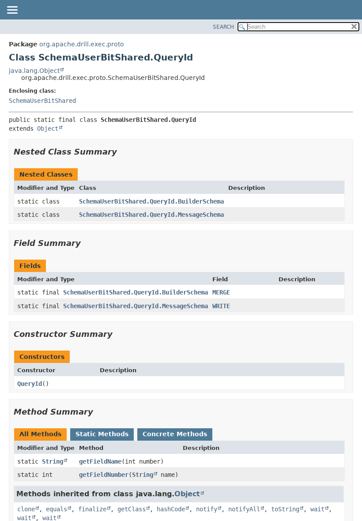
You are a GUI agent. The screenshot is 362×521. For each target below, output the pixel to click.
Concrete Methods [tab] (175, 434)
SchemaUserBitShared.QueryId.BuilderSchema (151, 201)
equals (56, 509)
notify (206, 509)
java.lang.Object (34, 70)
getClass (131, 509)
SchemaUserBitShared (42, 100)
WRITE (221, 306)
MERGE (221, 292)
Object (47, 128)
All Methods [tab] (40, 434)
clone (26, 509)
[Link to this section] (123, 151)
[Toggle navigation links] (11, 10)
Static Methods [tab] (101, 434)
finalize (92, 509)
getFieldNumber (103, 474)
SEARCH (223, 27)
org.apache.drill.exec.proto (81, 44)
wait (317, 509)
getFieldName (100, 461)
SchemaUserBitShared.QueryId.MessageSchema (151, 214)
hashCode (171, 509)
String (52, 461)
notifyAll (244, 509)
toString (285, 509)
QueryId (29, 383)
